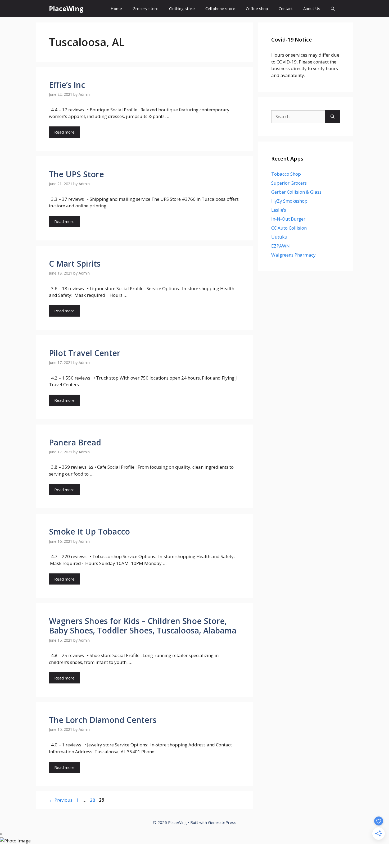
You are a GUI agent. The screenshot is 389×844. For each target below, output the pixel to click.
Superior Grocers (289, 183)
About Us (311, 8)
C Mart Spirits (75, 263)
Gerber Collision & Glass (296, 192)
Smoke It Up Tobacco (89, 531)
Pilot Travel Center (84, 353)
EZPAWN (280, 246)
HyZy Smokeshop (289, 201)
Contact (286, 8)
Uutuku (279, 237)
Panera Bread (75, 442)
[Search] (332, 116)
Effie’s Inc (67, 84)
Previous (61, 800)
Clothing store (182, 8)
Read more (64, 132)
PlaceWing (66, 8)
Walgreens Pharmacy (293, 255)
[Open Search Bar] (332, 8)
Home (116, 8)
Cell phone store (220, 8)
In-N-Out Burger (288, 219)
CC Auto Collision (289, 228)
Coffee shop (257, 8)
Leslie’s (278, 210)
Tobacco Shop (286, 174)
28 (93, 800)
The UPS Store (76, 174)
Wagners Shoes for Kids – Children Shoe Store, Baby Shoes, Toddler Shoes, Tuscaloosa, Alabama (142, 625)
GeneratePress (222, 822)
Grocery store (146, 8)
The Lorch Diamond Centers (102, 719)
